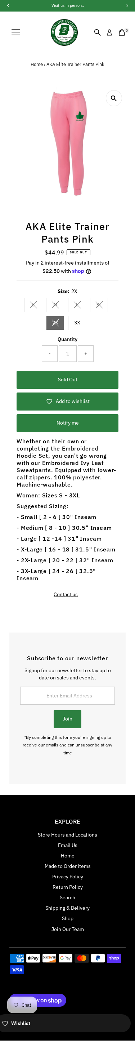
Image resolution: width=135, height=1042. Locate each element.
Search (67, 897)
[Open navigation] (15, 32)
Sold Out (67, 379)
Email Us (67, 845)
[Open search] (97, 32)
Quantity (67, 339)
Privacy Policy (67, 876)
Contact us (66, 594)
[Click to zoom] (114, 98)
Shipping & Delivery (67, 908)
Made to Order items (68, 866)
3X (77, 322)
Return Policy (68, 887)
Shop (67, 918)
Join (67, 718)
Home (37, 64)
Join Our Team (67, 929)
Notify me (68, 423)
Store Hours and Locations (67, 835)
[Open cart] (122, 32)
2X (58, 323)
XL (102, 305)
